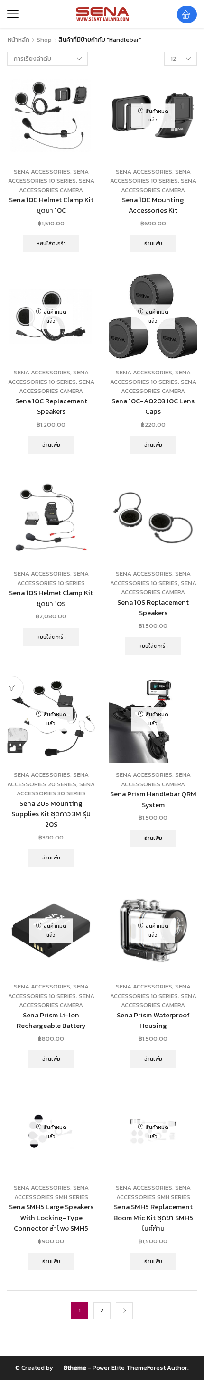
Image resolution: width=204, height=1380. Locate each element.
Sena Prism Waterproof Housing (153, 1020)
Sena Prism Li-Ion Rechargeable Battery (51, 1020)
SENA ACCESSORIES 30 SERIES (56, 789)
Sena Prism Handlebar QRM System (153, 799)
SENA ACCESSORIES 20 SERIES (48, 779)
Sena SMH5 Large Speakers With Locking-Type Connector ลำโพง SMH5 (51, 1217)
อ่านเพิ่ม (153, 243)
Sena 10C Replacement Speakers (51, 406)
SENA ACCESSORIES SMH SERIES (51, 1192)
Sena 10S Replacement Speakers (153, 607)
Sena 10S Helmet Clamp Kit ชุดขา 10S (51, 597)
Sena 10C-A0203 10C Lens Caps (153, 406)
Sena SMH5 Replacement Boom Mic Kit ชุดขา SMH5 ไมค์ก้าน (153, 1217)
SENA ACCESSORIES (42, 171)
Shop (44, 40)
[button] (13, 14)
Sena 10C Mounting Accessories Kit (153, 205)
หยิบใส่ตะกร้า (51, 243)
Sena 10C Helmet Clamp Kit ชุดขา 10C (51, 205)
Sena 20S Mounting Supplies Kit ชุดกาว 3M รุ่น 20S (51, 814)
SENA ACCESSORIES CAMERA (56, 185)
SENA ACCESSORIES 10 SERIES (48, 176)
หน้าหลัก (18, 40)
